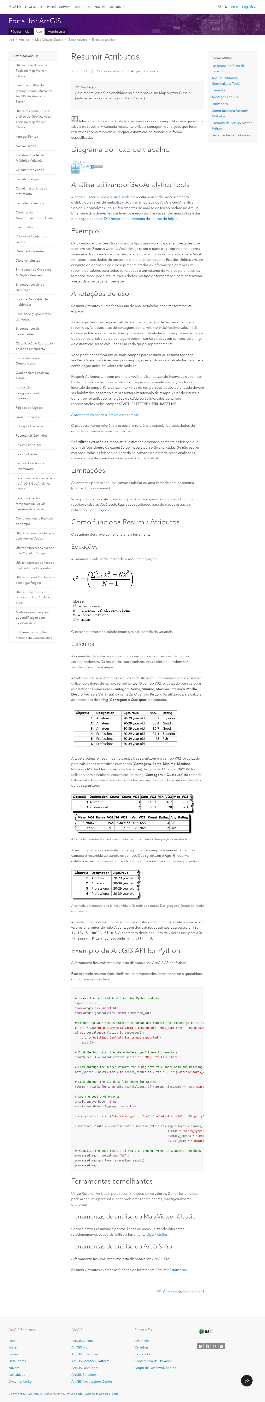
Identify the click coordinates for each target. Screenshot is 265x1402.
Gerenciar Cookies (97, 1393)
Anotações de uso (225, 97)
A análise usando (100, 197)
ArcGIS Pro (79, 1347)
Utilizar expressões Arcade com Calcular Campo (35, 550)
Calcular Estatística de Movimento (32, 191)
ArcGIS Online (82, 1341)
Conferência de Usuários (153, 1361)
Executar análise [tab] (26, 56)
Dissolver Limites (28, 260)
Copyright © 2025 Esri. (23, 1393)
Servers (64, 7)
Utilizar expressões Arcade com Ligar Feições (35, 580)
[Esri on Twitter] (200, 1346)
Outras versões (108, 71)
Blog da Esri (143, 1354)
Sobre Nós (142, 1341)
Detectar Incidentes (30, 251)
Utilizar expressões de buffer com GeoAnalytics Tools (33, 597)
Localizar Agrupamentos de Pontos (33, 316)
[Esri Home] (206, 1331)
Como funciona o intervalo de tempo (35, 521)
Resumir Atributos (29, 445)
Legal (115, 1393)
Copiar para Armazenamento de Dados (35, 215)
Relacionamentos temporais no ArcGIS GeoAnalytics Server (31, 503)
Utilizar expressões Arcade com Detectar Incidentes (35, 565)
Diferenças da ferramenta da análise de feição (141, 219)
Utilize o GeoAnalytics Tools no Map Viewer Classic (32, 70)
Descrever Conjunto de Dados (32, 239)
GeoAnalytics (77, 40)
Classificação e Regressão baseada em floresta (34, 346)
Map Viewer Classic (49, 40)
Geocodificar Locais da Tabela (32, 375)
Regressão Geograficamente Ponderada (28, 393)
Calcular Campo (27, 179)
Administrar (56, 31)
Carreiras (141, 1347)
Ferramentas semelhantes (231, 135)
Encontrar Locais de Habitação (30, 287)
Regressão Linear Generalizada (28, 360)
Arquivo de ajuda (144, 71)
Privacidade (75, 1393)
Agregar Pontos (27, 136)
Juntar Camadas (27, 417)
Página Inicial (20, 31)
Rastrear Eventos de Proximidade (30, 466)
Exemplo (218, 90)
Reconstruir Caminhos (31, 435)
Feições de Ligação (29, 408)
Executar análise (103, 40)
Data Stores (82, 7)
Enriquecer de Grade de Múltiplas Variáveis (33, 272)
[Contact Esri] (221, 1346)
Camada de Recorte (30, 203)
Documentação (20, 1381)
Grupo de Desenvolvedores (155, 1368)
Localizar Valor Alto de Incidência (32, 301)
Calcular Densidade (30, 170)
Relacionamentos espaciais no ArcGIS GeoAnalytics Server (35, 483)
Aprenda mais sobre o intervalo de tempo (104, 415)
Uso (39, 31)
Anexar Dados (26, 146)
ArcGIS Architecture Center (91, 1381)
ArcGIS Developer (85, 1368)
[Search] (220, 6)
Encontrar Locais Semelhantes (28, 331)
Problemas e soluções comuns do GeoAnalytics (34, 635)
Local (12, 1341)
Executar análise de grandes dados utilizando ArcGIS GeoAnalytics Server (34, 93)
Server (13, 1354)
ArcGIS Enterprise (25, 6)
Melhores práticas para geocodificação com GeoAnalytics (32, 617)
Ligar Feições (98, 510)
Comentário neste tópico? (183, 1292)
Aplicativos (116, 7)
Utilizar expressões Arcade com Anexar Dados (35, 535)
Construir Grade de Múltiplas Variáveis (30, 157)
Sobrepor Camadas (29, 426)
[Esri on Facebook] (207, 1346)
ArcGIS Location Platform (90, 1361)
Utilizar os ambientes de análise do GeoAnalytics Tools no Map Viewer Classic (33, 119)
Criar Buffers (24, 227)
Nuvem (99, 7)
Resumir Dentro (27, 454)
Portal (51, 7)
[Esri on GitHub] (214, 1346)
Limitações (220, 104)
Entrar (233, 7)
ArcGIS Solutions (83, 1375)
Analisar (24, 40)
